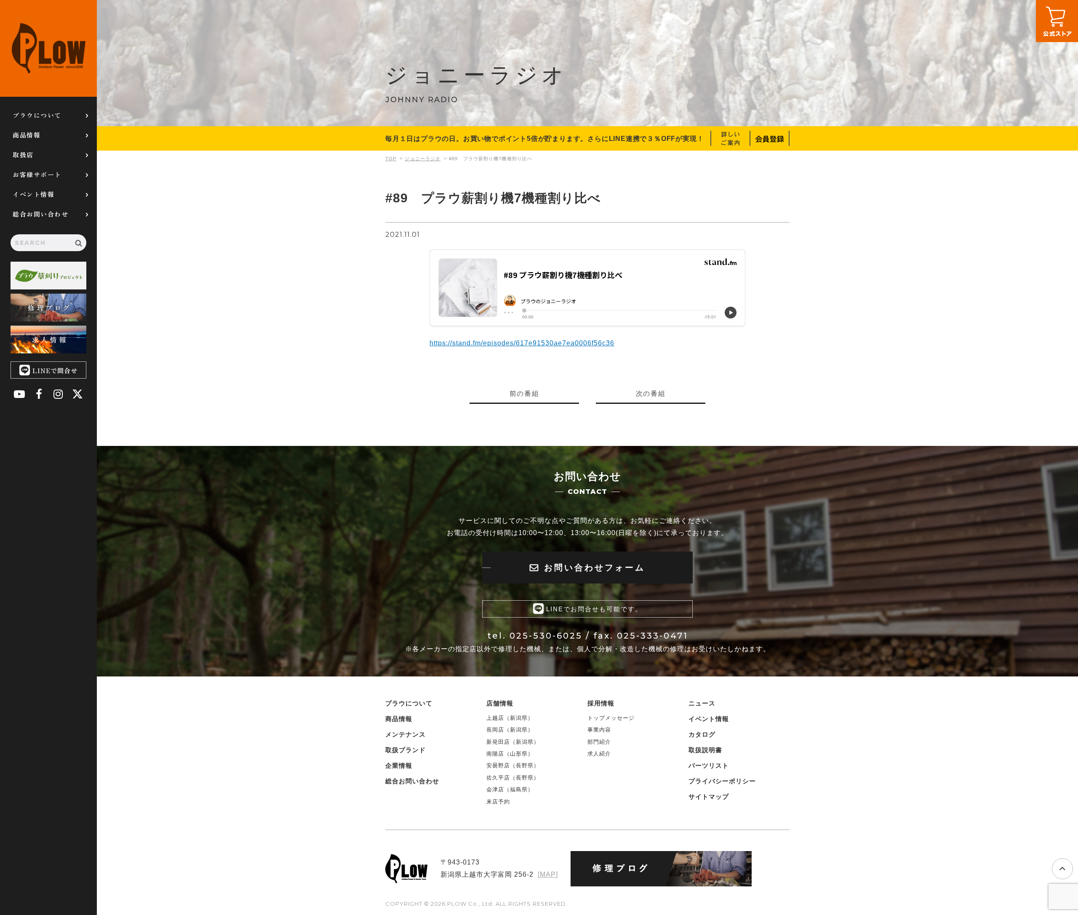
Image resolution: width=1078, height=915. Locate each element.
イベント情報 (33, 194)
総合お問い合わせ (40, 214)
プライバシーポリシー (722, 781)
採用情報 (600, 703)
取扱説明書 (705, 749)
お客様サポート (37, 174)
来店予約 (498, 801)
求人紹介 (599, 754)
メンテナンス (405, 734)
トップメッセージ (611, 718)
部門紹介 (599, 742)
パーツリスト (708, 765)
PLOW (48, 48)
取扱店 (23, 154)
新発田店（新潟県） (512, 742)
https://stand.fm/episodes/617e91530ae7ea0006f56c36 (522, 343)
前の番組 (524, 394)
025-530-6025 (546, 636)
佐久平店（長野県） (512, 777)
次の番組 (650, 394)
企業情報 (398, 765)
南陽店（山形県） (510, 754)
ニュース (701, 703)
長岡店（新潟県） (510, 730)
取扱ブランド (405, 749)
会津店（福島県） (510, 789)
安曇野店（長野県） (512, 765)
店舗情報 (499, 703)
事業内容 (599, 730)
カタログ (701, 734)
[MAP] (548, 874)
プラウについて (37, 115)
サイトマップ (708, 796)
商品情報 (26, 134)
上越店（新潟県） (510, 718)
